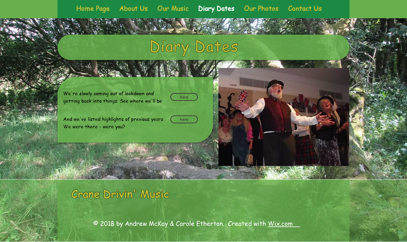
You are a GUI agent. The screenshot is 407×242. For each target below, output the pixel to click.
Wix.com (284, 223)
